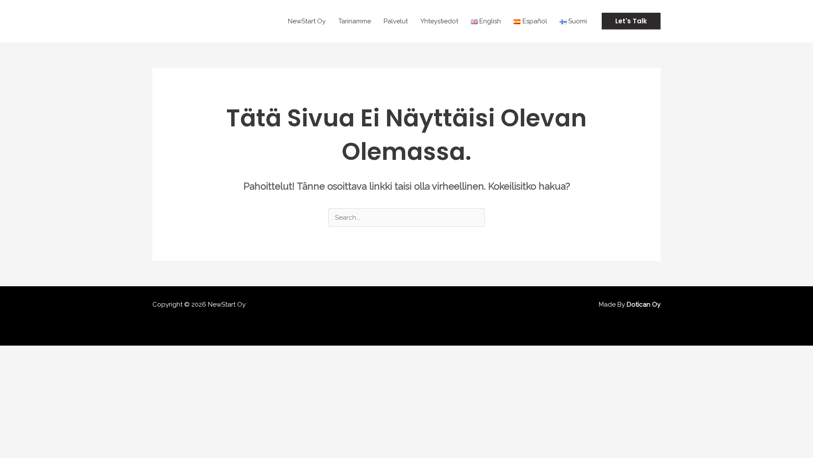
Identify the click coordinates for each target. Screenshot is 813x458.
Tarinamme (354, 21)
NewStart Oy (307, 21)
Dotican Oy (644, 304)
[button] (631, 21)
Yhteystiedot (439, 21)
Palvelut (396, 21)
